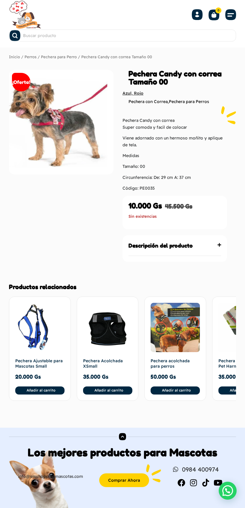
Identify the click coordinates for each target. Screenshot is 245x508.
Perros (30, 56)
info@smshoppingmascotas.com (50, 476)
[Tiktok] (206, 482)
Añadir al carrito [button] (41, 390)
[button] (230, 15)
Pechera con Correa (148, 101)
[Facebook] (181, 482)
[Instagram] (193, 482)
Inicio (14, 56)
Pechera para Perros (189, 101)
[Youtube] (218, 482)
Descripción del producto (160, 245)
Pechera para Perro (59, 56)
